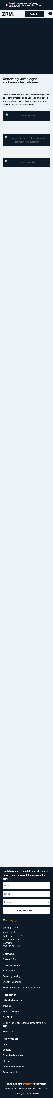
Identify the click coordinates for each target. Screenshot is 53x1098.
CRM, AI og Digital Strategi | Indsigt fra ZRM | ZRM (25, 1024)
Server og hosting (11, 976)
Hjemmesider (9, 970)
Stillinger (7, 1061)
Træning (7, 1006)
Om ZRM (7, 1017)
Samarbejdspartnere (13, 1055)
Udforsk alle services (13, 1000)
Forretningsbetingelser (14, 1067)
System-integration (12, 982)
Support (7, 1050)
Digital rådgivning (11, 965)
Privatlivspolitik (10, 1072)
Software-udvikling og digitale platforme (22, 987)
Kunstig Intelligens (12, 1011)
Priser (6, 1044)
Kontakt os (8, 1031)
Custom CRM (9, 959)
